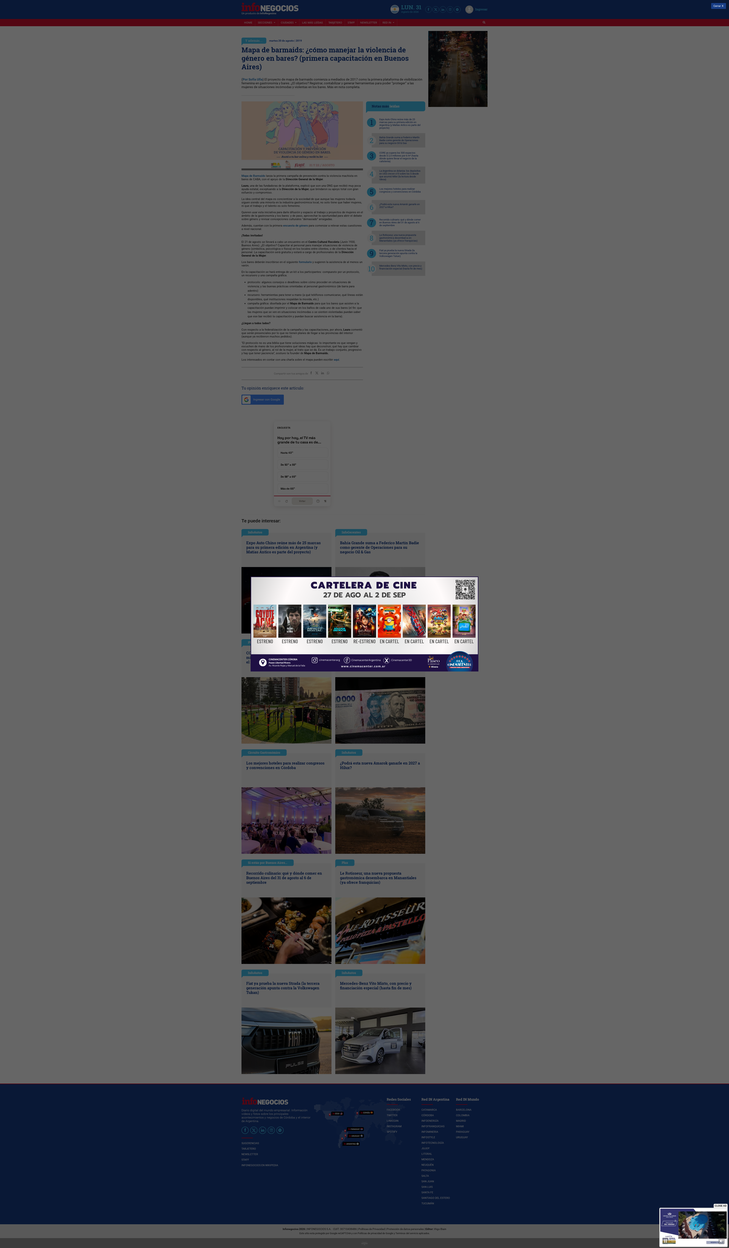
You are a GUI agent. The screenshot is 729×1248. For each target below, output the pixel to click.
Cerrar (717, 6)
